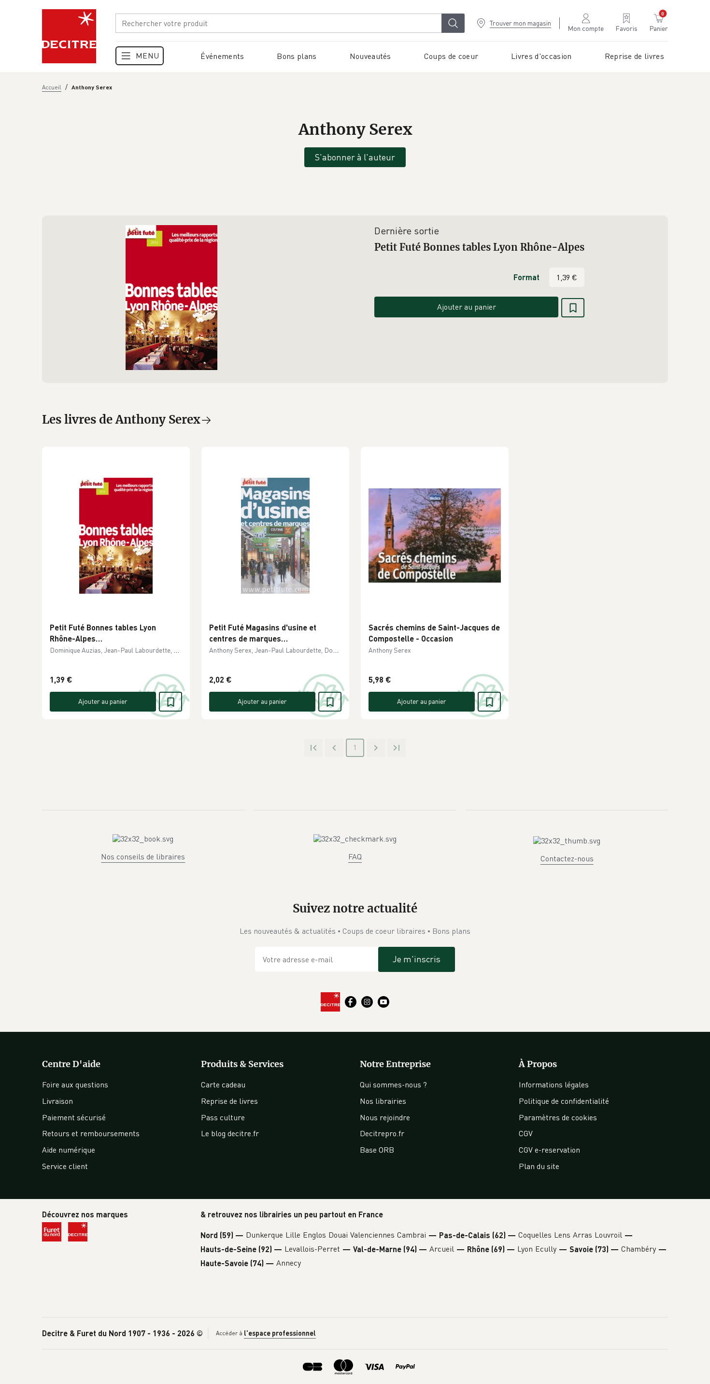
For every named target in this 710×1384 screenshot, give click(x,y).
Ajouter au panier (466, 307)
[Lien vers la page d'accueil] (69, 36)
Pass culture (223, 1117)
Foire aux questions (75, 1084)
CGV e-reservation (549, 1150)
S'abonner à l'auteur (355, 157)
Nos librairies (383, 1101)
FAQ (355, 856)
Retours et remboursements (91, 1133)
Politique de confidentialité (564, 1101)
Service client (65, 1166)
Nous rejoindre (385, 1117)
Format (526, 277)
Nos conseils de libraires (143, 856)
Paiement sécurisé (74, 1117)
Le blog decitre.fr (230, 1133)
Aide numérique (68, 1150)
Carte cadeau (223, 1084)
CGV (526, 1133)
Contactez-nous (567, 858)
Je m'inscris (416, 959)
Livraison (57, 1101)
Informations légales (554, 1084)
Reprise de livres (229, 1101)
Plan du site (539, 1166)
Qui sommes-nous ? (393, 1084)
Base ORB (377, 1150)
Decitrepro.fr (382, 1133)
